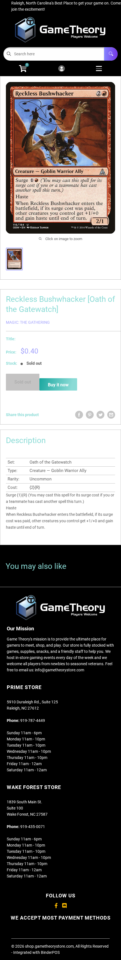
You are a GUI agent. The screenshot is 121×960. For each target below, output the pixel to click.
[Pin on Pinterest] (90, 415)
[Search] (111, 54)
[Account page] (61, 69)
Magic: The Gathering (28, 322)
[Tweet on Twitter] (100, 415)
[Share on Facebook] (79, 415)
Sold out (22, 382)
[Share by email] (111, 415)
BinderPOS (50, 952)
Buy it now (58, 384)
